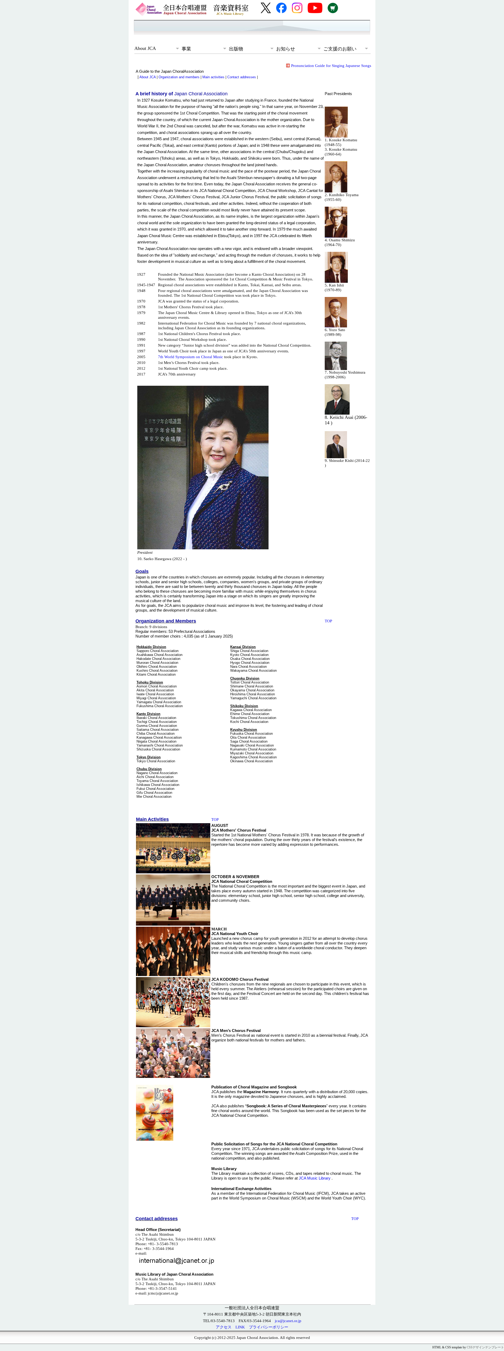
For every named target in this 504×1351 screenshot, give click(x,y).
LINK (240, 1327)
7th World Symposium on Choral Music (190, 356)
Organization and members (179, 77)
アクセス (224, 1327)
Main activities (213, 77)
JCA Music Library (315, 1178)
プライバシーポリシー (268, 1327)
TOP (328, 621)
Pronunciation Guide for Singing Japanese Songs (331, 65)
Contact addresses (241, 77)
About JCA (147, 77)
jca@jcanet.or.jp (288, 1320)
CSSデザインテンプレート (485, 1347)
